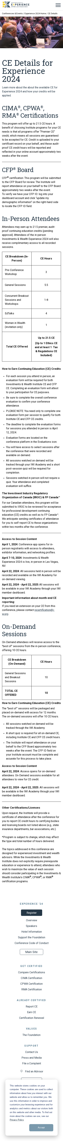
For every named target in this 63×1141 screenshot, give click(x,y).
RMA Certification (31, 989)
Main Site (31, 952)
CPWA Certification (31, 983)
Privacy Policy (17, 1120)
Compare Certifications (31, 972)
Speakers (31, 926)
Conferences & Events (12, 13)
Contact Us (31, 1052)
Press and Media (32, 1057)
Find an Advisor (34, 1071)
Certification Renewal (31, 1017)
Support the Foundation (31, 937)
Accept (41, 1127)
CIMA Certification (31, 978)
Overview (31, 920)
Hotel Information (31, 931)
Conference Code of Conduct (32, 943)
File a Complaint (31, 1063)
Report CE (31, 1006)
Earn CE (31, 1012)
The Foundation (31, 1035)
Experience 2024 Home (35, 13)
